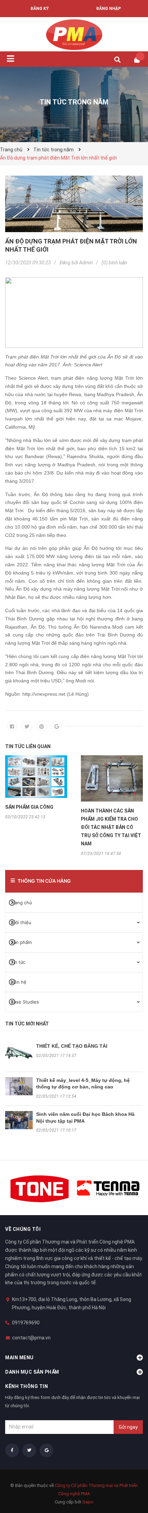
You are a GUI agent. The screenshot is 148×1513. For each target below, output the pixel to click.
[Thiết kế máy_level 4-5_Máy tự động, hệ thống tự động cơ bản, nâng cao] (19, 1086)
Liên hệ (19, 982)
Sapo (87, 1501)
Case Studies (25, 1002)
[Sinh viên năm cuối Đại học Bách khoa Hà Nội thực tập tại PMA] (19, 1120)
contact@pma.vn (31, 1337)
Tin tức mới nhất (27, 1023)
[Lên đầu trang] (129, 1480)
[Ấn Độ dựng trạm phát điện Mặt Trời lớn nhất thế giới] (74, 204)
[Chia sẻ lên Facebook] (12, 726)
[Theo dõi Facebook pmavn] (12, 1450)
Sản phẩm (21, 942)
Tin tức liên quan (28, 746)
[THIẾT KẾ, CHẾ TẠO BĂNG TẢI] (19, 1052)
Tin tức (18, 962)
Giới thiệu (21, 922)
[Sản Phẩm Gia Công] (36, 776)
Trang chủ (21, 902)
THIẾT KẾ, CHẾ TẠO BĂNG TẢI (71, 1046)
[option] (36, 787)
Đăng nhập (108, 8)
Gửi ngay (128, 1427)
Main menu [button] (19, 1357)
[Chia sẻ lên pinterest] (41, 726)
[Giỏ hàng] (139, 59)
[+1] (56, 726)
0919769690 (26, 1322)
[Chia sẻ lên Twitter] (27, 726)
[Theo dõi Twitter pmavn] (29, 1450)
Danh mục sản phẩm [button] (32, 1372)
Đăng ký (39, 8)
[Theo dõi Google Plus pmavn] (46, 1450)
